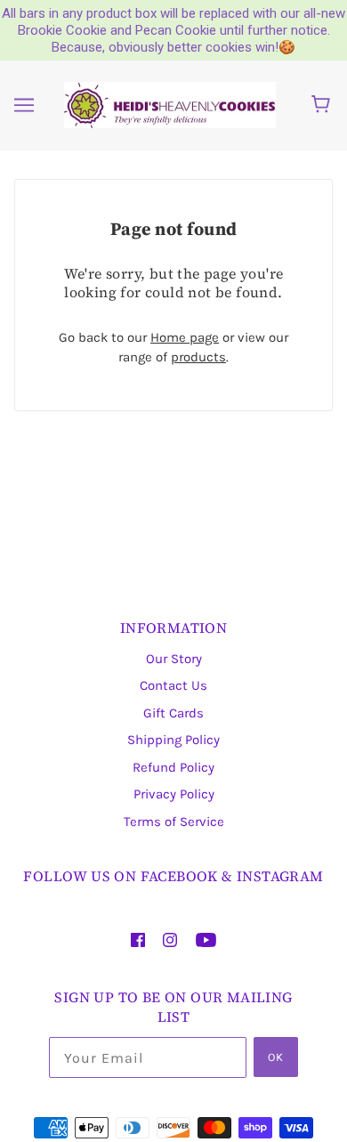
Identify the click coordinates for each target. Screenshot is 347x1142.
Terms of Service (174, 822)
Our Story (174, 659)
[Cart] (323, 105)
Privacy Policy (173, 794)
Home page (184, 337)
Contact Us (173, 685)
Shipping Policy (173, 740)
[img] (138, 939)
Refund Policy (173, 767)
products (198, 357)
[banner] (170, 104)
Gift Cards (173, 713)
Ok (276, 1057)
